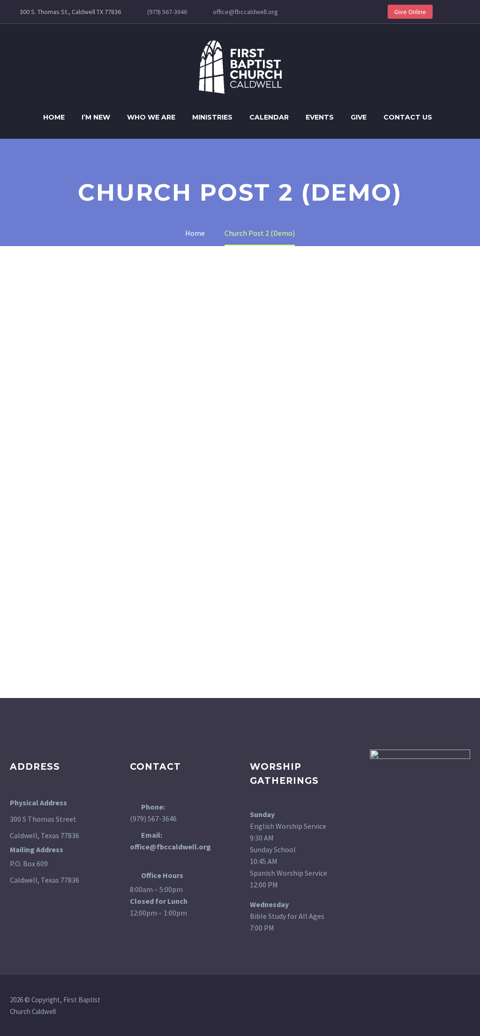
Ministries (212, 117)
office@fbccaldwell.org (245, 12)
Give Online (410, 12)
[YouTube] (367, 11)
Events (320, 117)
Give (359, 117)
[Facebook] (352, 11)
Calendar (269, 117)
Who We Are (151, 117)
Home (54, 117)
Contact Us (407, 117)
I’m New (96, 117)
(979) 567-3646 (167, 12)
